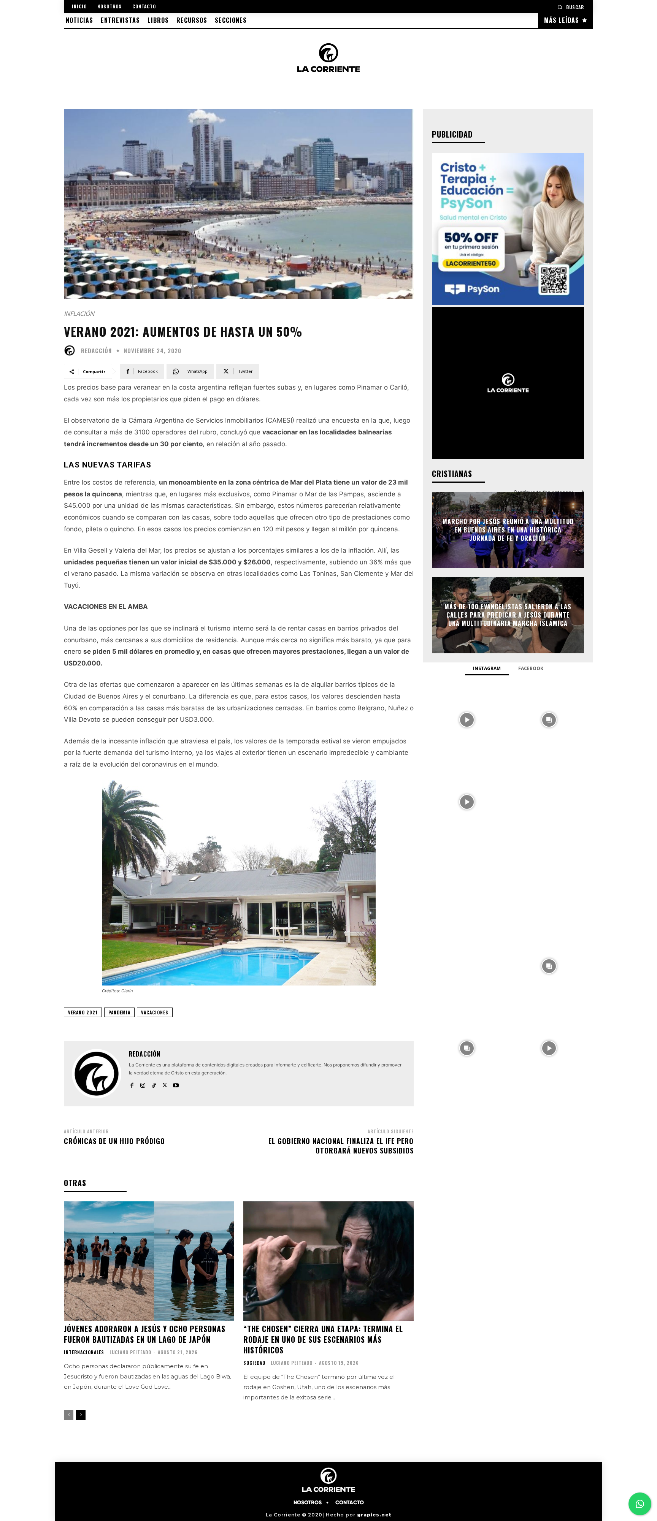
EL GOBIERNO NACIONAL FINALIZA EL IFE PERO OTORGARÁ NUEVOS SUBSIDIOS (341, 1145)
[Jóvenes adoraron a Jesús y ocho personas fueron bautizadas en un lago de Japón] (149, 1261)
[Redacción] (71, 350)
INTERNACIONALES (84, 1352)
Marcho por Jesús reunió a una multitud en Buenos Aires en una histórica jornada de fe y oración (508, 530)
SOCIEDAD (254, 1363)
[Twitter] (165, 1084)
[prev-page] (68, 1415)
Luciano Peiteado (130, 1352)
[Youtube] (176, 1084)
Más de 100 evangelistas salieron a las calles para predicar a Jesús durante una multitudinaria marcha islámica (507, 615)
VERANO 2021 (83, 1012)
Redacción (96, 350)
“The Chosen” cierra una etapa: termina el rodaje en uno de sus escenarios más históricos (323, 1339)
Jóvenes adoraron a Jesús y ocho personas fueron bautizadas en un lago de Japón (144, 1334)
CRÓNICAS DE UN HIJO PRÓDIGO (114, 1141)
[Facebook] (132, 1084)
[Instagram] (143, 1084)
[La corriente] (328, 57)
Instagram (487, 668)
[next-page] (81, 1415)
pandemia (119, 1012)
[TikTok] (154, 1084)
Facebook (530, 668)
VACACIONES (154, 1012)
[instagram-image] (467, 719)
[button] (570, 7)
